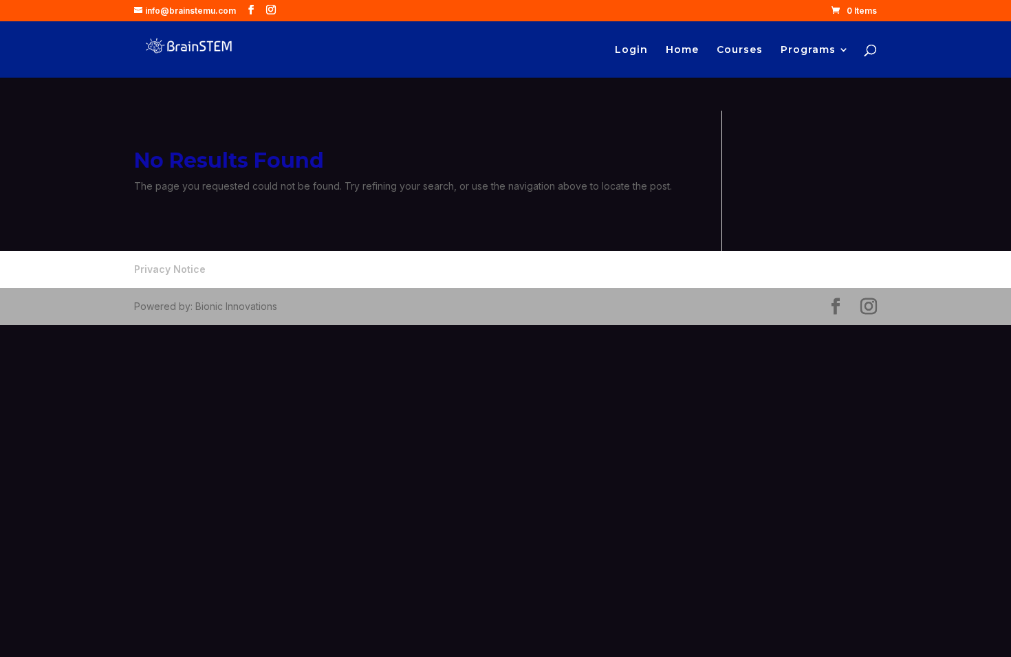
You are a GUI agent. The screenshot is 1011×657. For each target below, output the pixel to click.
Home (682, 50)
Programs (808, 50)
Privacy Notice (170, 269)
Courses (740, 50)
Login (631, 50)
